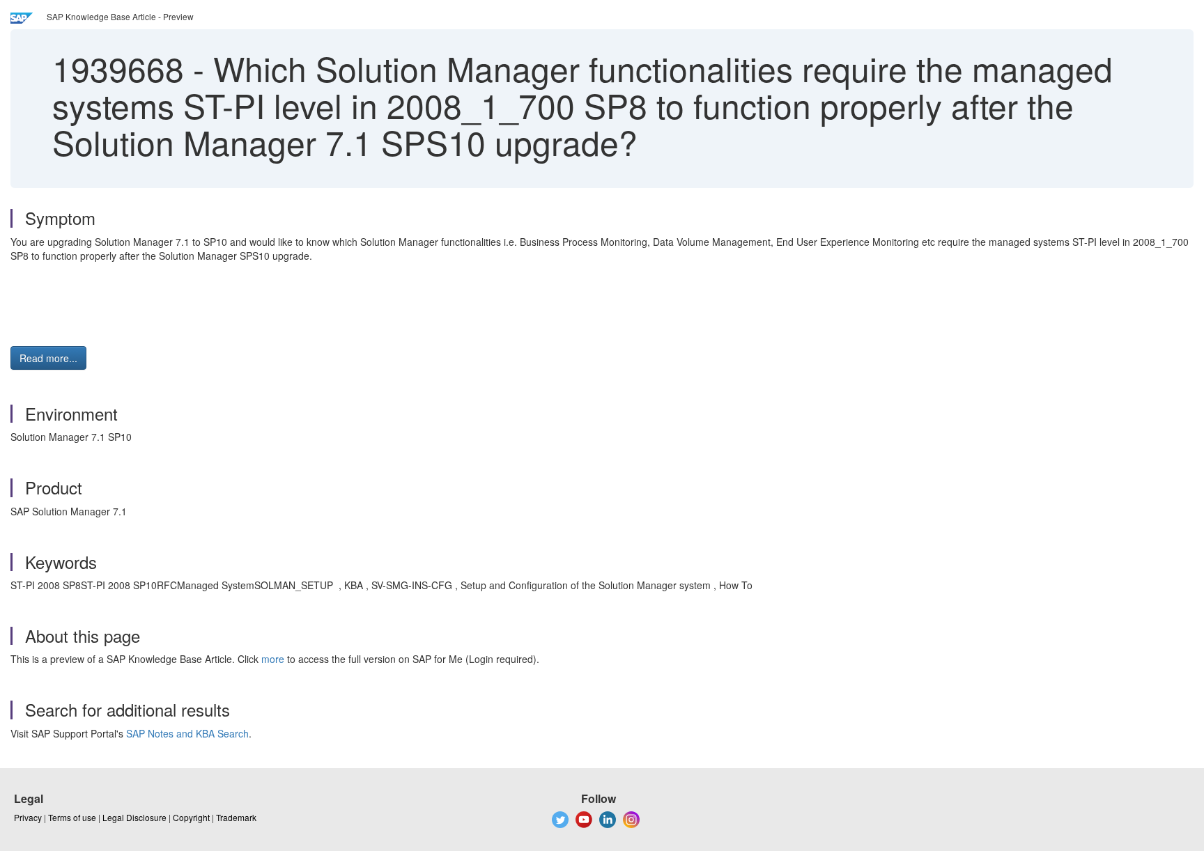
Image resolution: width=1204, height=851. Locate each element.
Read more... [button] (48, 358)
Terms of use (72, 817)
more (272, 659)
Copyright (191, 817)
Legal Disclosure (134, 817)
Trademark (236, 817)
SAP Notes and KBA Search (187, 733)
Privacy (28, 817)
